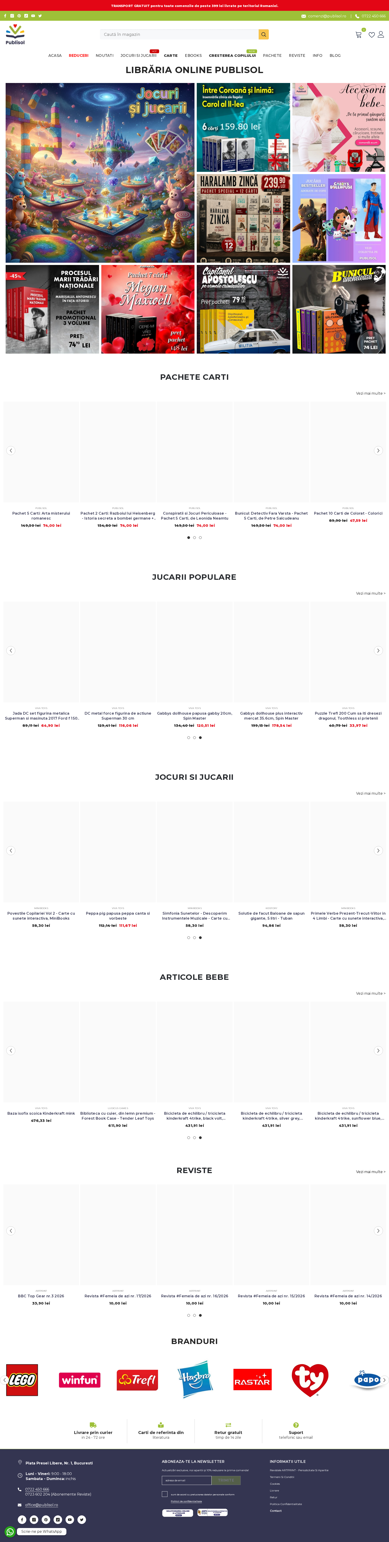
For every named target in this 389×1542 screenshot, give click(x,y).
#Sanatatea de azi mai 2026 (271, 1296)
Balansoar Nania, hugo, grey (195, 1113)
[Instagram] (12, 16)
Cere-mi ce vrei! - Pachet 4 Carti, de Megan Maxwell (41, 515)
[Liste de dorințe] (373, 34)
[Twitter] (40, 16)
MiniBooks (41, 908)
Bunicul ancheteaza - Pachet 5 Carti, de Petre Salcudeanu (194, 515)
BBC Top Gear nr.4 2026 (41, 1296)
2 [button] (194, 537)
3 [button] (200, 537)
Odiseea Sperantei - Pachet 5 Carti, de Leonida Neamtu (118, 515)
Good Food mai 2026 (195, 1296)
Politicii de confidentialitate (186, 1501)
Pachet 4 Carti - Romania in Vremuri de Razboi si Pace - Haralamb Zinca (271, 515)
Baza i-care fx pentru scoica (348, 1113)
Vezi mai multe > (371, 393)
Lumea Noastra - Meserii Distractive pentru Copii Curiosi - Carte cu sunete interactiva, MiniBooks (118, 916)
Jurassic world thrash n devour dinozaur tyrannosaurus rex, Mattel (118, 715)
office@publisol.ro (41, 1505)
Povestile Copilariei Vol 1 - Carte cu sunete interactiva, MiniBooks (194, 916)
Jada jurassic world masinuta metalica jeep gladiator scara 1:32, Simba (194, 715)
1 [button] (188, 537)
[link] (93, 1431)
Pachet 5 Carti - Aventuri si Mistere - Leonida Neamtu (348, 515)
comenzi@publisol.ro (327, 16)
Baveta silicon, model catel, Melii (271, 1113)
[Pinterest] (19, 16)
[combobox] (179, 34)
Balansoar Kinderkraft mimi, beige (41, 1113)
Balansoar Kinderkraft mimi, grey (117, 1113)
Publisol (41, 508)
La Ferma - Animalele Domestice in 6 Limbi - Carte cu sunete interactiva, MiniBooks (41, 916)
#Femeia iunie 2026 (118, 1296)
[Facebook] (5, 16)
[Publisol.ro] (79, 1380)
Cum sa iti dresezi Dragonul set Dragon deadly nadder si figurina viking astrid (271, 715)
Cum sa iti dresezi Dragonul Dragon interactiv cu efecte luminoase (348, 715)
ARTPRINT (41, 1290)
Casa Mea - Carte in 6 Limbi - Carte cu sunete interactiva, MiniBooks (271, 916)
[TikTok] (26, 16)
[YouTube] (33, 16)
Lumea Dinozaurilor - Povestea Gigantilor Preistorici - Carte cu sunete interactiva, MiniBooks (348, 916)
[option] (41, 466)
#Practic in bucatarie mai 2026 (348, 1296)
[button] (10, 450)
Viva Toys (41, 708)
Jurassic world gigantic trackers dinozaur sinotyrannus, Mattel (41, 715)
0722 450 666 (374, 16)
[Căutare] (184, 34)
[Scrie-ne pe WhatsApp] (10, 1531)
